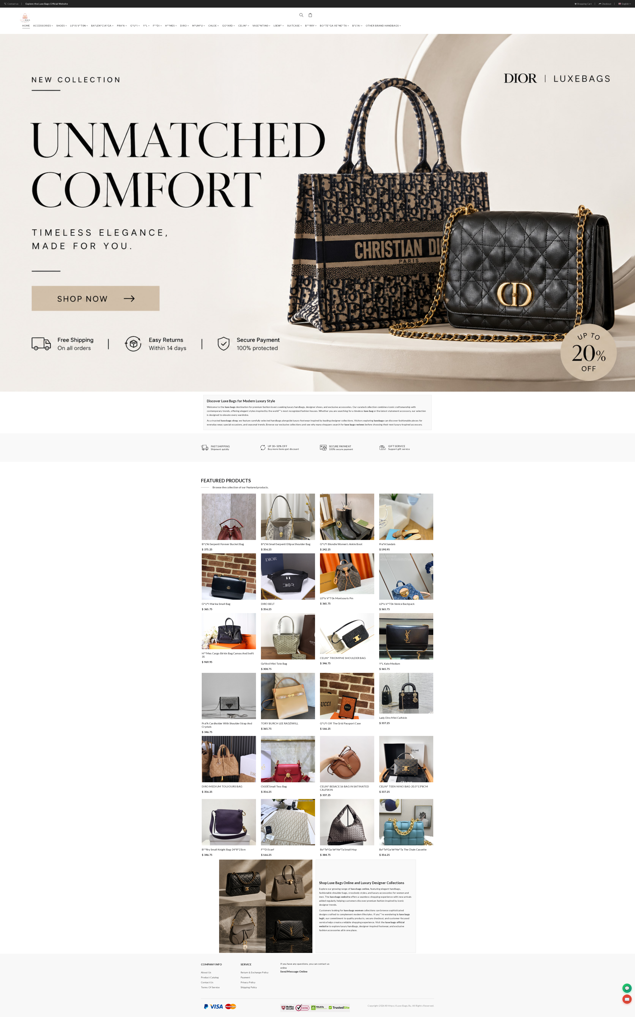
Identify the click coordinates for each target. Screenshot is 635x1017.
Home (26, 25)
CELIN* (242, 25)
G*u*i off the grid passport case (340, 723)
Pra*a (121, 25)
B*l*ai (356, 25)
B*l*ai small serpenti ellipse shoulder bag (286, 544)
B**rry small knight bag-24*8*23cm (224, 849)
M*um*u (197, 25)
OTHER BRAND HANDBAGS (382, 25)
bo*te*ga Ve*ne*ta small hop (338, 849)
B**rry (310, 25)
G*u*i (134, 25)
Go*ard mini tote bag (274, 663)
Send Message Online (294, 971)
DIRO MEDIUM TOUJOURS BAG (222, 786)
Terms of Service (210, 987)
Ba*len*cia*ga (101, 25)
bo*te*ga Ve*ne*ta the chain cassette (403, 849)
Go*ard (227, 25)
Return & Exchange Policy (254, 972)
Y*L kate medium (389, 663)
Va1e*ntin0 (260, 25)
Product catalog (210, 977)
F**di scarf (267, 849)
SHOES (60, 25)
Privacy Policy (248, 982)
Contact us (12, 4)
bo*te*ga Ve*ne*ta (333, 25)
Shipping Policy (249, 987)
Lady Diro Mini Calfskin (393, 717)
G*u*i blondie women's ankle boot (341, 544)
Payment (245, 977)
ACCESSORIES (42, 25)
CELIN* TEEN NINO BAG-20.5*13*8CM (403, 786)
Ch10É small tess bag (274, 786)
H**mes (170, 25)
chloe (212, 25)
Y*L (145, 25)
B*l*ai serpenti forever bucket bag (223, 544)
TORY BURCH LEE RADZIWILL (279, 723)
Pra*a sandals (387, 544)
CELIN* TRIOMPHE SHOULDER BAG (343, 657)
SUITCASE (293, 25)
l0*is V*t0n (78, 25)
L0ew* (278, 25)
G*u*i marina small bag (216, 603)
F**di (156, 25)
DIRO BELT (268, 603)
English (625, 4)
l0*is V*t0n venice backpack (397, 603)
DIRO (183, 25)
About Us (206, 972)
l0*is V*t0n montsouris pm (336, 598)
